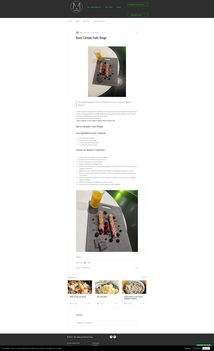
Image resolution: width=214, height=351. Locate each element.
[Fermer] (212, 348)
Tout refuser (197, 348)
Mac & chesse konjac (102, 297)
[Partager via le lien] (89, 263)
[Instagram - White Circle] (114, 337)
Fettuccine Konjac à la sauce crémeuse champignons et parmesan (133, 298)
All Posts (70, 21)
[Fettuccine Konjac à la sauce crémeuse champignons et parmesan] (134, 287)
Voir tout (144, 277)
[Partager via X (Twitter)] (81, 263)
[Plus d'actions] (137, 33)
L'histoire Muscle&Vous (99, 21)
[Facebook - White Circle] (111, 337)
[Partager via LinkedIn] (85, 263)
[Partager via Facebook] (77, 263)
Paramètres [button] (188, 348)
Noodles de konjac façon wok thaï (78, 297)
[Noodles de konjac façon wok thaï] (80, 287)
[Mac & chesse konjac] (107, 287)
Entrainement (86, 21)
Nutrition (77, 21)
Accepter (206, 348)
